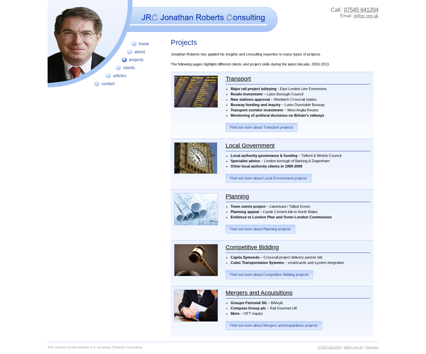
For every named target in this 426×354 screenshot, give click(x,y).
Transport (238, 78)
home (144, 44)
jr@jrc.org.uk (366, 15)
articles (119, 75)
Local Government (250, 145)
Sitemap (372, 347)
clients (129, 67)
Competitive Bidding (252, 247)
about (139, 52)
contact (108, 83)
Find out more (261, 127)
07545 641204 (361, 10)
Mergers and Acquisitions (259, 293)
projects (136, 60)
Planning (237, 196)
